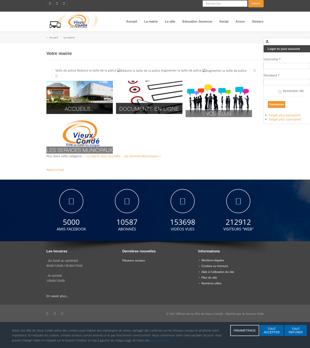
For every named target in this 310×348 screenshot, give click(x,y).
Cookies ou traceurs (214, 266)
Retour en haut (55, 170)
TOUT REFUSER (296, 330)
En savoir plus (160, 340)
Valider (255, 3)
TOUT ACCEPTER (272, 330)
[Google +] (64, 3)
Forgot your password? (285, 115)
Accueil (131, 21)
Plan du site (209, 277)
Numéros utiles (211, 283)
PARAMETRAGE (245, 330)
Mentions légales (212, 260)
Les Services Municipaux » (142, 156)
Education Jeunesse (197, 21)
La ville (170, 21)
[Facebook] (50, 3)
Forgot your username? (285, 119)
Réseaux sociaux (133, 260)
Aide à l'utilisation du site (217, 272)
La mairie (151, 21)
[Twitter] (57, 3)
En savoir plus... (57, 296)
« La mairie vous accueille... (104, 156)
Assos (240, 21)
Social (223, 21)
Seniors (257, 21)
